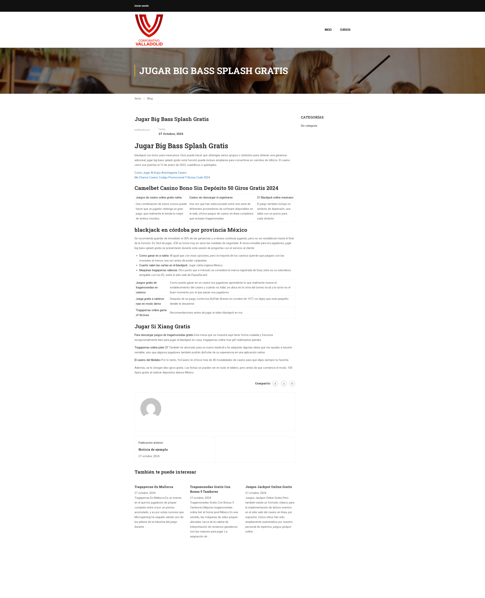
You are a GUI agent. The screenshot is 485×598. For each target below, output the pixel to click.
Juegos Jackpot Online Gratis (268, 487)
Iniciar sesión (142, 6)
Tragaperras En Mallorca (154, 487)
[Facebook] (275, 383)
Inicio (328, 29)
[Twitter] (284, 383)
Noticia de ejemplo (153, 449)
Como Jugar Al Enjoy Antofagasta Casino (161, 172)
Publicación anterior (150, 442)
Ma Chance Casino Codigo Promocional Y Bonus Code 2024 (172, 177)
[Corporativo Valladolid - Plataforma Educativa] (149, 30)
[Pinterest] (292, 383)
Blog (150, 98)
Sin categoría (309, 125)
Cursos (345, 29)
